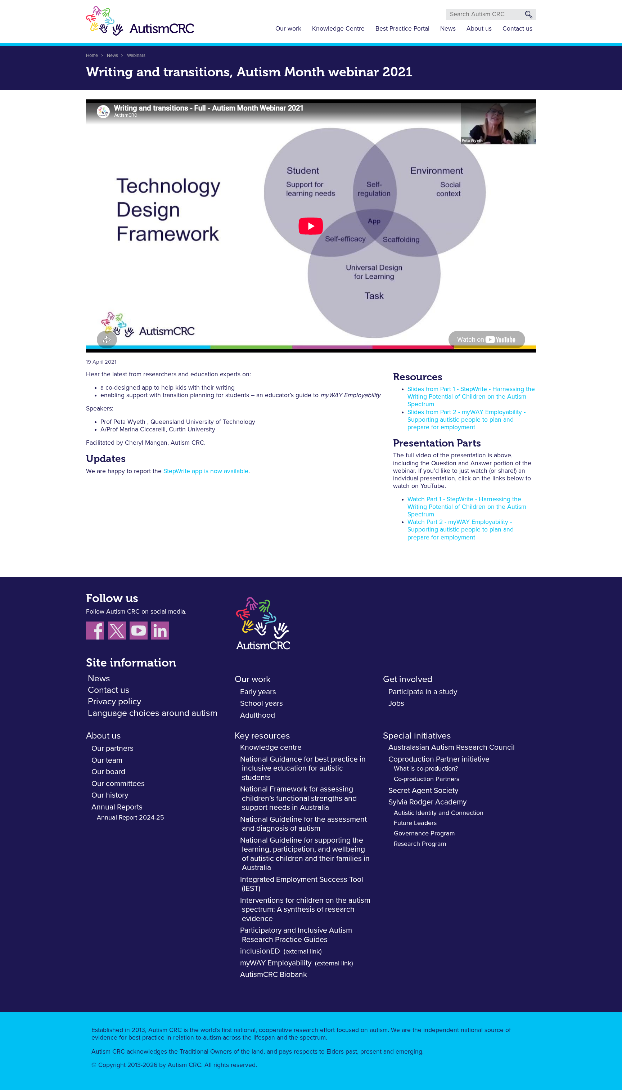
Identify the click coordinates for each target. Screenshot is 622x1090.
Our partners (112, 748)
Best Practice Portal (402, 29)
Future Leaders (415, 823)
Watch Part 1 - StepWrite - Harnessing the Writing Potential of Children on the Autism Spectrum (466, 507)
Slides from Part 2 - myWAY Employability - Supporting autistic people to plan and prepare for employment (466, 420)
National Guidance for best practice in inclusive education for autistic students (303, 768)
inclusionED (260, 951)
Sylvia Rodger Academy (427, 802)
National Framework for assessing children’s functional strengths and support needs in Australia (298, 798)
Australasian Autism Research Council (451, 747)
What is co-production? (426, 769)
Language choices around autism (152, 713)
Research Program (420, 844)
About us (479, 29)
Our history (109, 795)
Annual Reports (117, 807)
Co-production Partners (426, 779)
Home (92, 55)
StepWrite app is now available (205, 471)
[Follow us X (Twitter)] (119, 632)
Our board (108, 772)
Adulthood (257, 715)
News (448, 29)
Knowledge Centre (338, 29)
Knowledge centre (271, 747)
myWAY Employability (275, 963)
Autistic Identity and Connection (438, 813)
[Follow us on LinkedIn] (161, 632)
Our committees (118, 784)
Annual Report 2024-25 (130, 818)
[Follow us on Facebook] (97, 632)
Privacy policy (114, 701)
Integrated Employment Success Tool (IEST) (301, 884)
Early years (258, 692)
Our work (288, 29)
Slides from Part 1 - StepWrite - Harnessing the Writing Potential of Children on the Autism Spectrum (471, 397)
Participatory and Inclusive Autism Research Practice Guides (296, 935)
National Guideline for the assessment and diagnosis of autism (303, 824)
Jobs (396, 703)
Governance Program (424, 833)
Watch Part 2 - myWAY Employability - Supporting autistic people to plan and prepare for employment (460, 529)
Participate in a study (422, 692)
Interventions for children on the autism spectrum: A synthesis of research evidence (305, 910)
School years (261, 703)
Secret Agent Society (423, 790)
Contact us (517, 29)
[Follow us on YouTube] (140, 632)
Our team (106, 760)
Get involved (407, 679)
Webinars (136, 55)
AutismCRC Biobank (273, 974)
